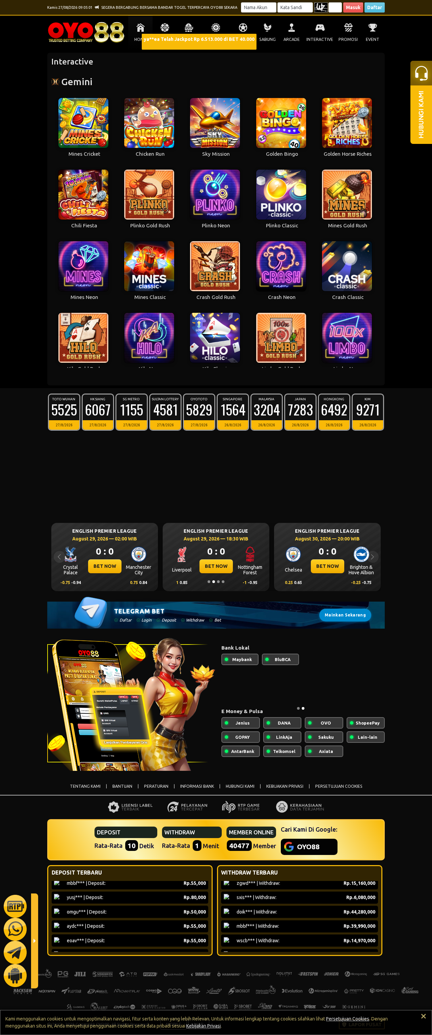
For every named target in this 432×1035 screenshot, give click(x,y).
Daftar (374, 7)
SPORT (243, 39)
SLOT (189, 39)
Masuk (353, 7)
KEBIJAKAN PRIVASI (284, 786)
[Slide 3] (218, 581)
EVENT (372, 39)
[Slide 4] (223, 581)
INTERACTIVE (319, 39)
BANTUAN (122, 786)
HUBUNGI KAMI (240, 786)
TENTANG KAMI (85, 786)
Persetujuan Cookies (347, 1018)
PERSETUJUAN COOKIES (338, 786)
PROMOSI (348, 39)
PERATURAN (156, 786)
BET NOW (104, 566)
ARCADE (292, 39)
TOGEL (165, 39)
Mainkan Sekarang (345, 615)
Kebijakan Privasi (203, 1026)
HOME (140, 39)
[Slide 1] (209, 581)
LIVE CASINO (216, 39)
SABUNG (267, 39)
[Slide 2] (213, 581)
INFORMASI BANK (197, 786)
